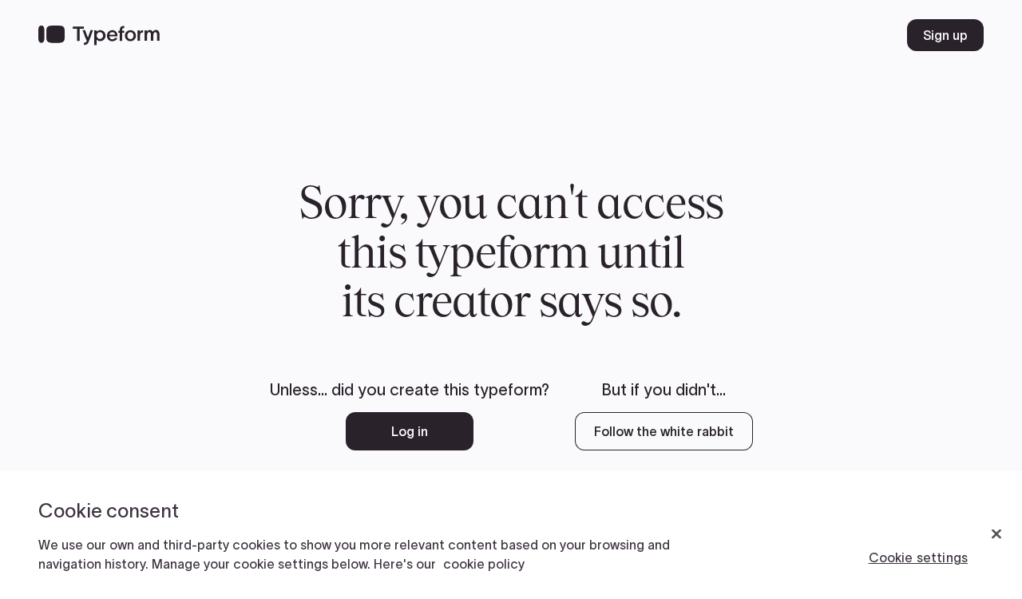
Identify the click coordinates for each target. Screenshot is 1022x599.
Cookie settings (918, 557)
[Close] (996, 534)
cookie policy (484, 564)
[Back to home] (99, 35)
